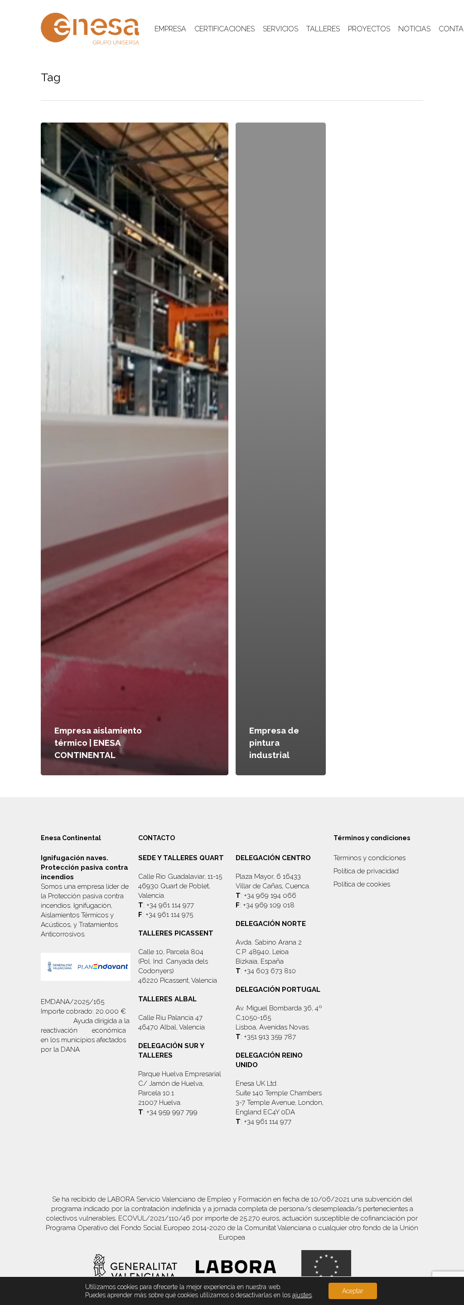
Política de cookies (362, 884)
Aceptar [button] (352, 1291)
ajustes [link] (302, 1295)
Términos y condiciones (370, 858)
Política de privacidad (366, 871)
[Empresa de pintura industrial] (281, 449)
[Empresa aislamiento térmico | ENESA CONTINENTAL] (134, 449)
